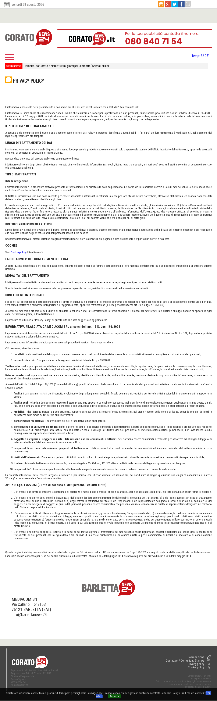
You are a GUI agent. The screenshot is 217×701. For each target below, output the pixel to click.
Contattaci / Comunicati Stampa (185, 660)
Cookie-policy (18, 252)
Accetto (114, 696)
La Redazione (196, 657)
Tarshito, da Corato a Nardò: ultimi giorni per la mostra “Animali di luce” (68, 66)
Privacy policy (196, 664)
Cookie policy (196, 667)
